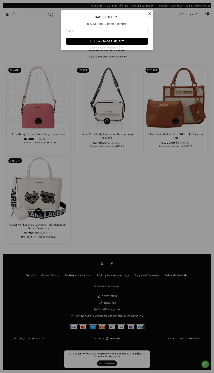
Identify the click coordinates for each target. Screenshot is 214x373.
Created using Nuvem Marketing (107, 47)
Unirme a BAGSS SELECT (107, 41)
